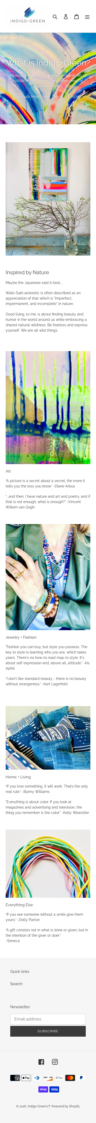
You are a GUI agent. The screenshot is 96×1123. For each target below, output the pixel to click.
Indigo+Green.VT (39, 1106)
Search (16, 984)
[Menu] (87, 16)
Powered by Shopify (65, 1106)
